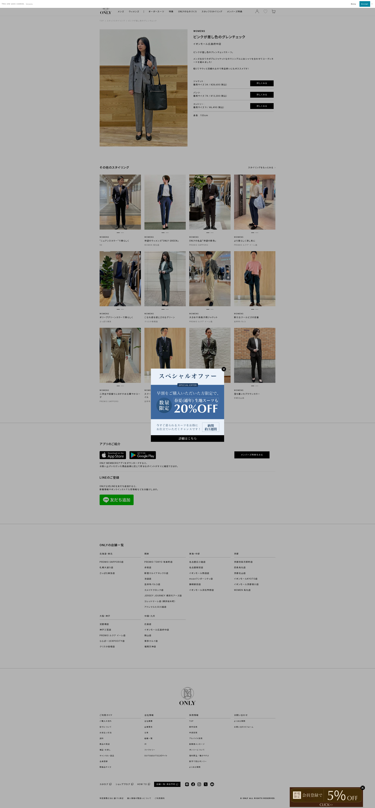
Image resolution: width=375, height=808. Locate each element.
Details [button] (29, 4)
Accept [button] (364, 4)
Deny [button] (353, 4)
